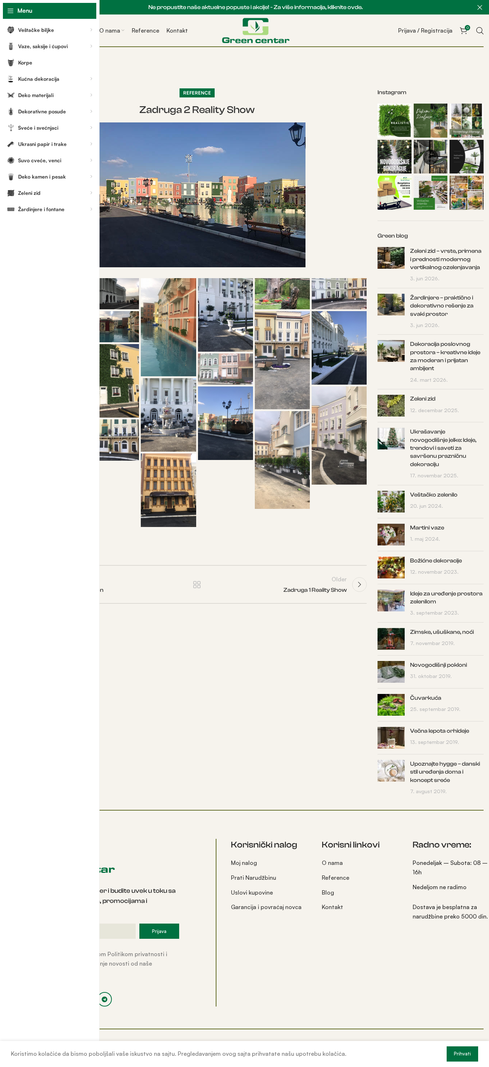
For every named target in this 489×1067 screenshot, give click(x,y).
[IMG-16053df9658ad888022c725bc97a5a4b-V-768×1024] (111, 381)
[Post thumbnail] (391, 265)
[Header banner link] (255, 7)
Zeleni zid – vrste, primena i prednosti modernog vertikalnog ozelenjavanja (445, 259)
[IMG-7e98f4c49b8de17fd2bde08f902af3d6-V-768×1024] (225, 315)
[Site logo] (255, 29)
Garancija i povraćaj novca (266, 907)
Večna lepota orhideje (439, 731)
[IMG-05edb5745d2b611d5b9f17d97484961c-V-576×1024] (168, 327)
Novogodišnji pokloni (438, 665)
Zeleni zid (422, 399)
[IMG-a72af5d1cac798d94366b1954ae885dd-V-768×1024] (225, 423)
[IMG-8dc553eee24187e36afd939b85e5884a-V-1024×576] (282, 293)
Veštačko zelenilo (434, 494)
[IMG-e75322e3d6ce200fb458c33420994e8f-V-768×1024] (168, 490)
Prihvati (462, 1053)
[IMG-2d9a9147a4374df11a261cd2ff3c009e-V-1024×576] (111, 293)
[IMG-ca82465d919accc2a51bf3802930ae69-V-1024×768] (111, 440)
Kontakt (332, 907)
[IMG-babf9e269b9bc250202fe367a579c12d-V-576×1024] (339, 435)
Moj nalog (244, 862)
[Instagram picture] (395, 121)
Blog (328, 892)
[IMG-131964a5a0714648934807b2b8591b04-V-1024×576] (225, 369)
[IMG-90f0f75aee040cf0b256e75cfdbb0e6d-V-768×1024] (339, 348)
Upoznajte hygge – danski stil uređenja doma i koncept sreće (445, 772)
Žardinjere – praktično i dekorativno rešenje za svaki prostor (441, 305)
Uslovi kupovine (252, 892)
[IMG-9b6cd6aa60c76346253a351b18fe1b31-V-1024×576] (339, 293)
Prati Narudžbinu (253, 877)
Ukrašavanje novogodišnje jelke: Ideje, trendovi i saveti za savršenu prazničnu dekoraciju (443, 448)
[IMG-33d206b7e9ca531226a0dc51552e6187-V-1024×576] (111, 326)
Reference (197, 93)
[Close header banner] (480, 7)
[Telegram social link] (104, 999)
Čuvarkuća (425, 698)
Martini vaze (427, 527)
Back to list (197, 584)
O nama (332, 862)
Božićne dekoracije (436, 560)
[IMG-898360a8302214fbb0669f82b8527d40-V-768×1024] (168, 415)
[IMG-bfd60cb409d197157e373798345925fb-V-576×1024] (282, 460)
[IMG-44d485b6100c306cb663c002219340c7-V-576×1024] (282, 360)
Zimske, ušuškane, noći (442, 632)
